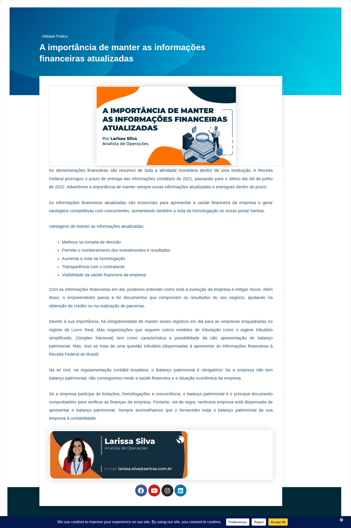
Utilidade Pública (55, 36)
